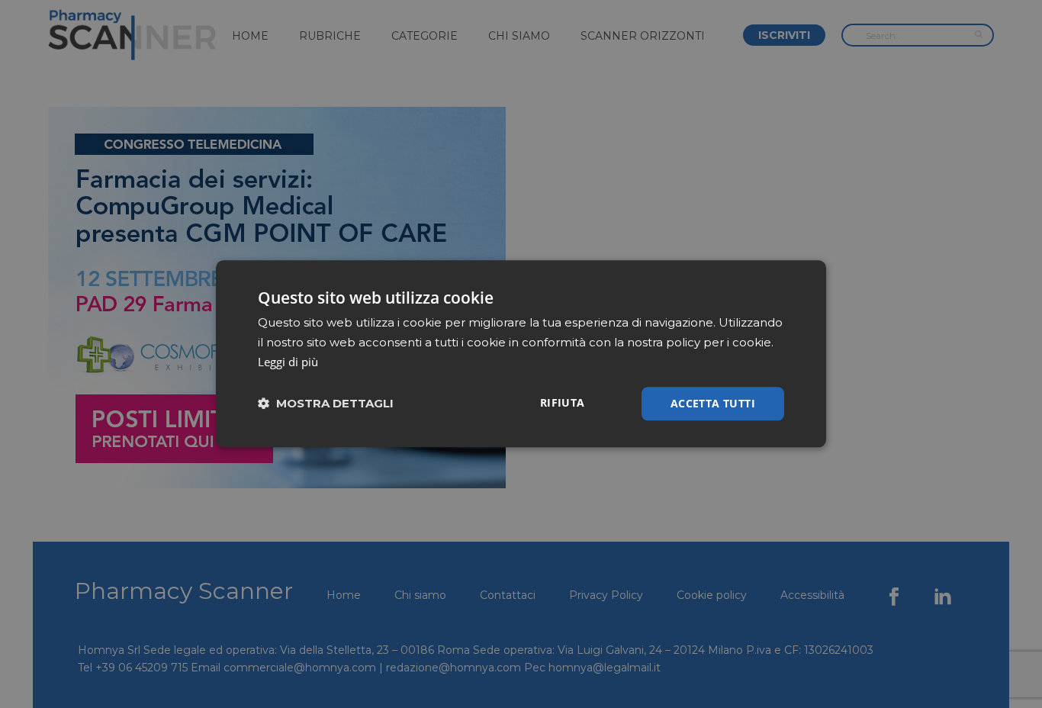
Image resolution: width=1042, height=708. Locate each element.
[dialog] (521, 353)
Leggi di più (288, 361)
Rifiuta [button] (562, 402)
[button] (326, 404)
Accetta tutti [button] (713, 403)
